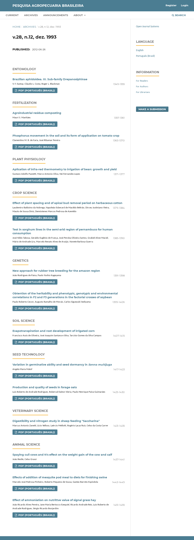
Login (184, 5)
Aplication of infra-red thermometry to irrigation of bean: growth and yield (65, 169)
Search (180, 15)
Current (12, 15)
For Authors (142, 86)
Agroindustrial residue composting (37, 113)
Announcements (55, 15)
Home (17, 26)
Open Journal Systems (147, 26)
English (139, 50)
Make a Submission (152, 109)
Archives (31, 15)
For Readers (142, 81)
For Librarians (143, 92)
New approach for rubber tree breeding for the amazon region (56, 270)
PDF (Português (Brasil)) (36, 90)
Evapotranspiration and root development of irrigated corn (54, 331)
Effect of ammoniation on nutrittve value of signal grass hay (54, 500)
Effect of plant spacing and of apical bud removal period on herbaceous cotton (67, 203)
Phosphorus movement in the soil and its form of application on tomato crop (66, 135)
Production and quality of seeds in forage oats (45, 387)
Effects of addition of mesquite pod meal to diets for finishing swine (60, 477)
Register (171, 5)
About (79, 15)
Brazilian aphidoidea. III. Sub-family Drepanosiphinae (50, 79)
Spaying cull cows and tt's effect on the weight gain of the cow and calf (62, 454)
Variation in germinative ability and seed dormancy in (62, 364)
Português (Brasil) (145, 56)
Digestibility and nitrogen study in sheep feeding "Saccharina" (56, 421)
